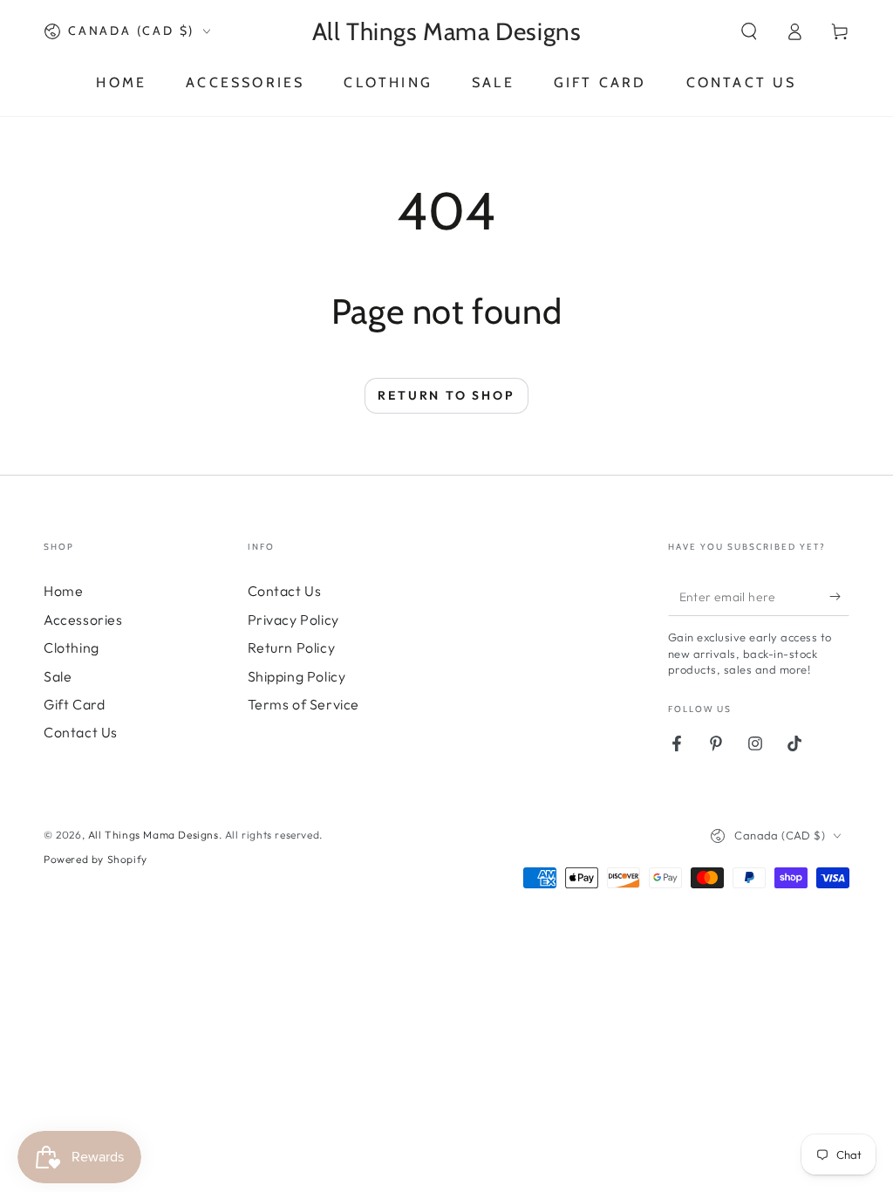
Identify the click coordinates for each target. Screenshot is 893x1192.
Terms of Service (304, 704)
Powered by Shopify (95, 859)
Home (63, 590)
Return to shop (446, 395)
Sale (58, 676)
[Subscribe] (839, 596)
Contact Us (81, 732)
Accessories (83, 619)
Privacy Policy (293, 619)
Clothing (71, 647)
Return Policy (292, 647)
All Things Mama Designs (153, 834)
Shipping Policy (297, 676)
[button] (749, 31)
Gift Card (74, 704)
